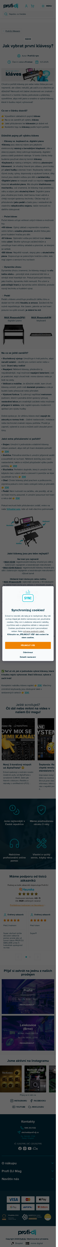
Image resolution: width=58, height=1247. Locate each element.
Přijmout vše (28, 645)
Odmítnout (28, 652)
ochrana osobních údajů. (33, 631)
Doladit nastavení (28, 657)
